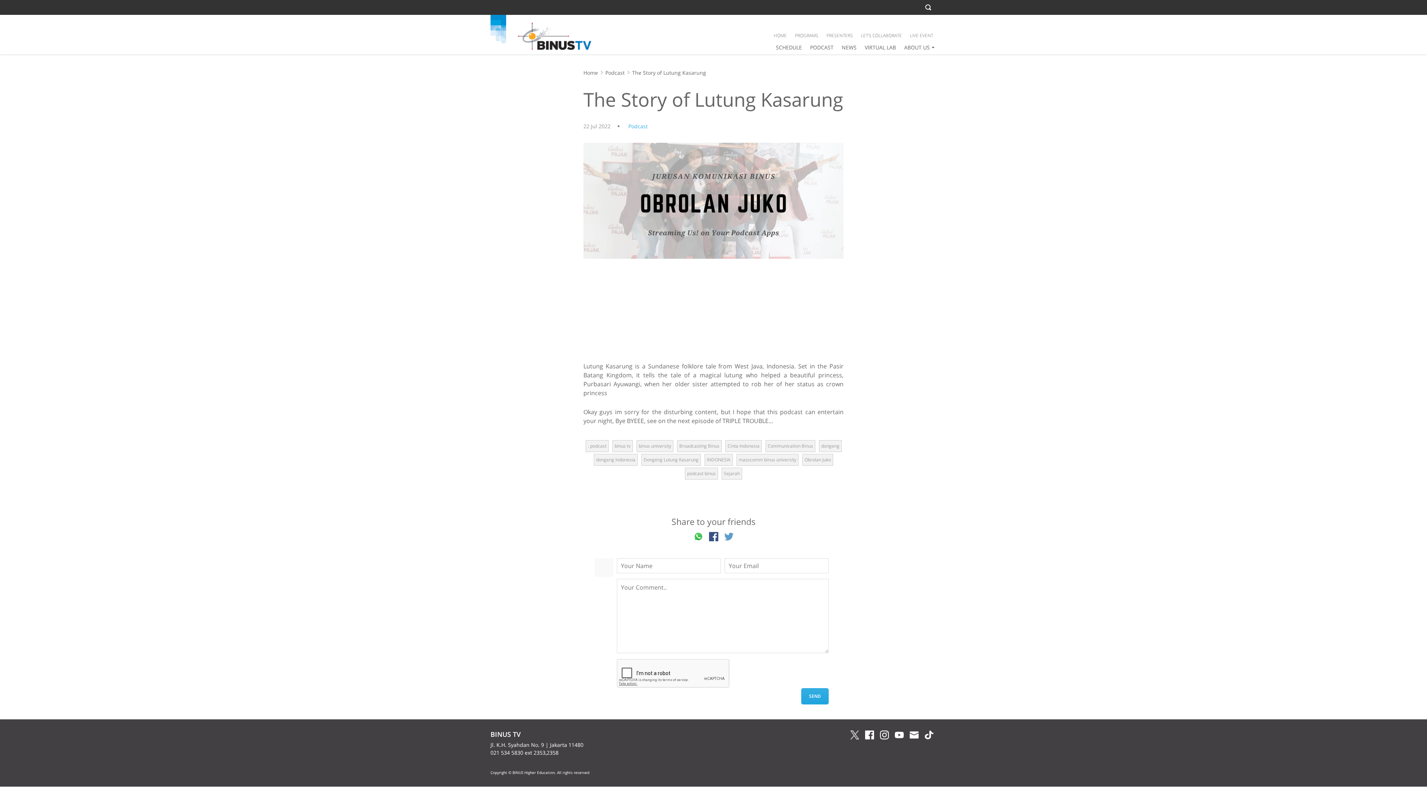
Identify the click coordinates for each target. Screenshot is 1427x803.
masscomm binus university (767, 460)
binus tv (623, 446)
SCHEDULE (789, 47)
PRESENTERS (839, 35)
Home (590, 72)
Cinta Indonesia (744, 446)
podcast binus (701, 473)
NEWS (849, 47)
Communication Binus (790, 446)
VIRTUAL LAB (880, 47)
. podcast (597, 446)
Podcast (615, 72)
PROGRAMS (806, 35)
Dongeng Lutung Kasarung (671, 460)
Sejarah (732, 473)
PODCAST (822, 47)
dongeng (830, 446)
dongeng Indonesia (615, 460)
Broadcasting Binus (699, 446)
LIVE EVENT (921, 35)
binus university (655, 446)
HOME (780, 35)
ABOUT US (917, 47)
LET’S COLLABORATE (881, 35)
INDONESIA (719, 460)
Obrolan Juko (818, 460)
